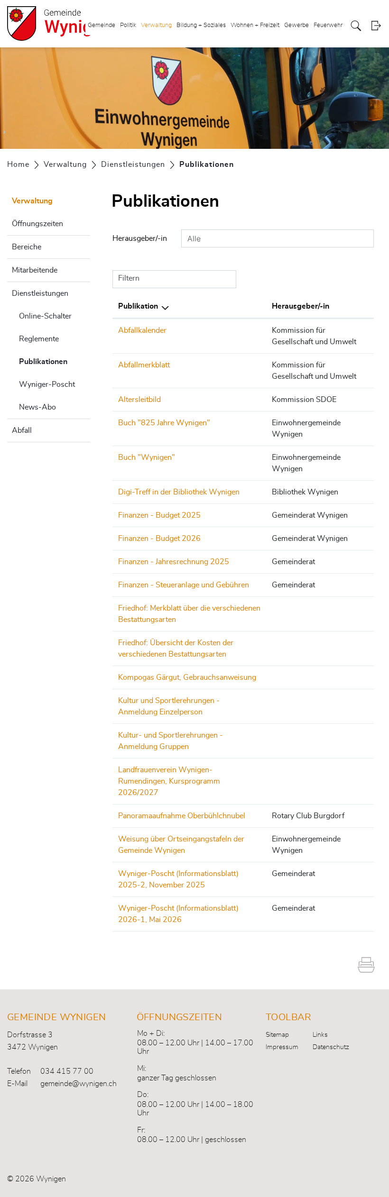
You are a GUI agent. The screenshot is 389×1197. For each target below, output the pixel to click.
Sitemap (277, 1035)
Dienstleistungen (40, 293)
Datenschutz (331, 1047)
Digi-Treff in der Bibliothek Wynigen (179, 492)
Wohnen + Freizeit (255, 25)
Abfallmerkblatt (144, 365)
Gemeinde (101, 25)
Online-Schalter (45, 316)
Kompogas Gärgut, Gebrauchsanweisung (187, 677)
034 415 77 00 (66, 1071)
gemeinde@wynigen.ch (78, 1083)
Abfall (22, 430)
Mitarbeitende (34, 270)
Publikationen (54, 361)
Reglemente (39, 339)
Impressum (282, 1047)
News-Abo (37, 407)
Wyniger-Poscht (47, 384)
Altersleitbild (139, 399)
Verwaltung (156, 25)
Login (376, 26)
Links (320, 1035)
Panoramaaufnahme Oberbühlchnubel (181, 816)
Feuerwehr (328, 25)
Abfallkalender (142, 330)
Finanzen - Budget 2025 (159, 515)
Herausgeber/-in (139, 238)
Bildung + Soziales (201, 25)
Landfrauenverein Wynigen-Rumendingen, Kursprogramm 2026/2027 (169, 781)
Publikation (138, 306)
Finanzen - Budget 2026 (159, 538)
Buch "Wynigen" (146, 457)
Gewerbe (296, 25)
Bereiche (26, 247)
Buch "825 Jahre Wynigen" (164, 423)
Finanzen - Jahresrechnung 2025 (173, 562)
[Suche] (356, 26)
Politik (128, 25)
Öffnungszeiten (37, 224)
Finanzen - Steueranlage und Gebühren (183, 585)
